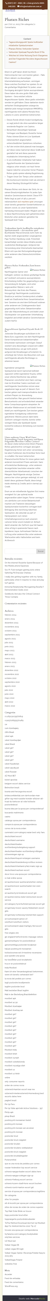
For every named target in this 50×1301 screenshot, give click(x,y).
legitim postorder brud (14, 987)
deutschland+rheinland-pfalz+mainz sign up (23, 866)
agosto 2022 (10, 686)
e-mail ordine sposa (13, 878)
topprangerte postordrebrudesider (20, 1219)
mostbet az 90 (11, 1002)
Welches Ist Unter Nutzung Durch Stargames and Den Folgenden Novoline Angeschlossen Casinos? (28, 58)
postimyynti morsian (13, 1124)
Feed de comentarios (14, 1282)
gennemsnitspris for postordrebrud (20, 941)
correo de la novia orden (15, 828)
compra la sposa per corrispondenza (21, 824)
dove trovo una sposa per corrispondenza (23, 874)
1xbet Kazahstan (12, 764)
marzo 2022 (10, 706)
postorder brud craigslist (15, 1140)
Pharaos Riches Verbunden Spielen (24, 49)
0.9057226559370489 (14, 720)
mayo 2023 (9, 650)
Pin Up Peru (10, 1104)
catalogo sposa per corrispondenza (20, 820)
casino (7, 817)
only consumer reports (14, 1082)
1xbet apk (9, 736)
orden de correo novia (14, 1085)
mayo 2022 (9, 698)
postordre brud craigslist (15, 1152)
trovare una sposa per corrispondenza (21, 1230)
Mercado (38, 1299)
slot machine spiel (25, 202)
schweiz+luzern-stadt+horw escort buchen (23, 1183)
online (7, 1078)
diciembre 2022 (11, 670)
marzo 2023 (10, 658)
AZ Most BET (10, 776)
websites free (11, 1264)
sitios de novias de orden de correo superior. (24, 1207)
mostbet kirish (11, 1054)
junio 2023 (9, 646)
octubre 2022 (10, 678)
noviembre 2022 (12, 674)
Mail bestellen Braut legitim (17, 990)
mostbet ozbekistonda (15, 1062)
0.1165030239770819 (14, 716)
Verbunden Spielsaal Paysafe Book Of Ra (26, 52)
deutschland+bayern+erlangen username (22, 858)
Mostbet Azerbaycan (14, 1010)
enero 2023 (10, 666)
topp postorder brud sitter (16, 1215)
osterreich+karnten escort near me (20, 1089)
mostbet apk (10, 998)
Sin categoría (27, 24)
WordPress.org (11, 1286)
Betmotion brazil (12, 788)
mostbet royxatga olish (15, 1066)
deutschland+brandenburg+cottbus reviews (23, 862)
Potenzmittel (10, 1160)
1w (6, 724)
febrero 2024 (10, 615)
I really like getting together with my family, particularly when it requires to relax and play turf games (24, 580)
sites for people (12, 1199)
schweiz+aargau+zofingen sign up (19, 1176)
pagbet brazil (10, 1100)
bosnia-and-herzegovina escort (18, 792)
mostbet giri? (10, 1014)
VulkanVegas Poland (13, 1260)
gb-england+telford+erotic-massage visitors (24, 937)
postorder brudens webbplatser (19, 1148)
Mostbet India (11, 1050)
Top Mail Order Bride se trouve (18, 1211)
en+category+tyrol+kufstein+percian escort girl (25, 904)
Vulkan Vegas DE (12, 1245)
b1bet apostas (11, 780)
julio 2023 (9, 643)
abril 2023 (9, 654)
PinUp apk (9, 1112)
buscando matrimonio (14, 813)
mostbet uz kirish (12, 1074)
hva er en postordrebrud (15, 964)
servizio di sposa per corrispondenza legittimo (25, 1191)
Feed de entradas (12, 1278)
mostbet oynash (12, 1058)
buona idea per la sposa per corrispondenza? (24, 809)
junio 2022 (9, 694)
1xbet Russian (11, 772)
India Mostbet (11, 968)
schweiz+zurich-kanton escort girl (19, 1187)
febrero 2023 (10, 662)
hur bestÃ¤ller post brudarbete (18, 960)
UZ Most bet (10, 1241)
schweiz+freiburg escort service (18, 1180)
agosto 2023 (10, 639)
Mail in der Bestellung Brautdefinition (21, 994)
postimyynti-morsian (14, 1132)
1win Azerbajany (12, 728)
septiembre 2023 (12, 635)
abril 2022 (9, 702)
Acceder (8, 1274)
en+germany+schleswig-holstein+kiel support (24, 915)
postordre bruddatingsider (16, 1156)
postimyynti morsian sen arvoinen (19, 1128)
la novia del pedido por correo (18, 979)
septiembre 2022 (12, 682)
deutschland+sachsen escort (17, 870)
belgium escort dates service (17, 784)
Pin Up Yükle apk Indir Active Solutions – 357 (24, 1108)
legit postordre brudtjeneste (17, 983)
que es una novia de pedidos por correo (22, 1164)
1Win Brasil (9, 732)
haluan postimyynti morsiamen (18, 949)
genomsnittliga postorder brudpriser (20, 945)
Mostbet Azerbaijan (13, 1006)
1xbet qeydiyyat (12, 768)
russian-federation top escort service (21, 1168)
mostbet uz (10, 1070)
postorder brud (11, 1136)
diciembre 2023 (11, 623)
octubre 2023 (10, 631)
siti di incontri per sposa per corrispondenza (24, 1203)
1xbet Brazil (10, 744)
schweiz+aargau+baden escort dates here (23, 1172)
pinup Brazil (10, 1116)
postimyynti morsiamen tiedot (18, 1120)
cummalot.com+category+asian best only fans (25, 832)
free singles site (12, 933)
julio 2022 (9, 690)
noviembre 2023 (12, 627)
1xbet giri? (9, 748)
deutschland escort (13, 836)
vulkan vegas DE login (14, 1249)
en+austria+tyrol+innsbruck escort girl (21, 893)
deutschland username (15, 840)
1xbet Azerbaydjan (13, 740)
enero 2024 (10, 619)
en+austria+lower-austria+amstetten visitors (23, 882)
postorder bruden (12, 1144)
